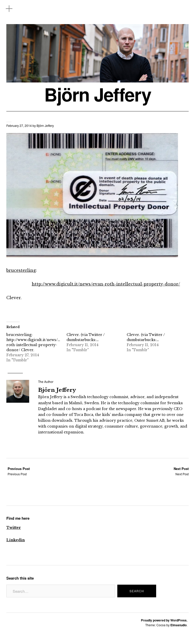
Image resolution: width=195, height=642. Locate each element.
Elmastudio (178, 625)
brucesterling (21, 270)
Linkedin (15, 540)
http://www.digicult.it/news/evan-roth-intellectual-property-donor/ (106, 283)
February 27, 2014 (19, 125)
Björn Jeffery (97, 94)
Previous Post (19, 471)
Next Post (181, 471)
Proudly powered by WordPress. (164, 620)
